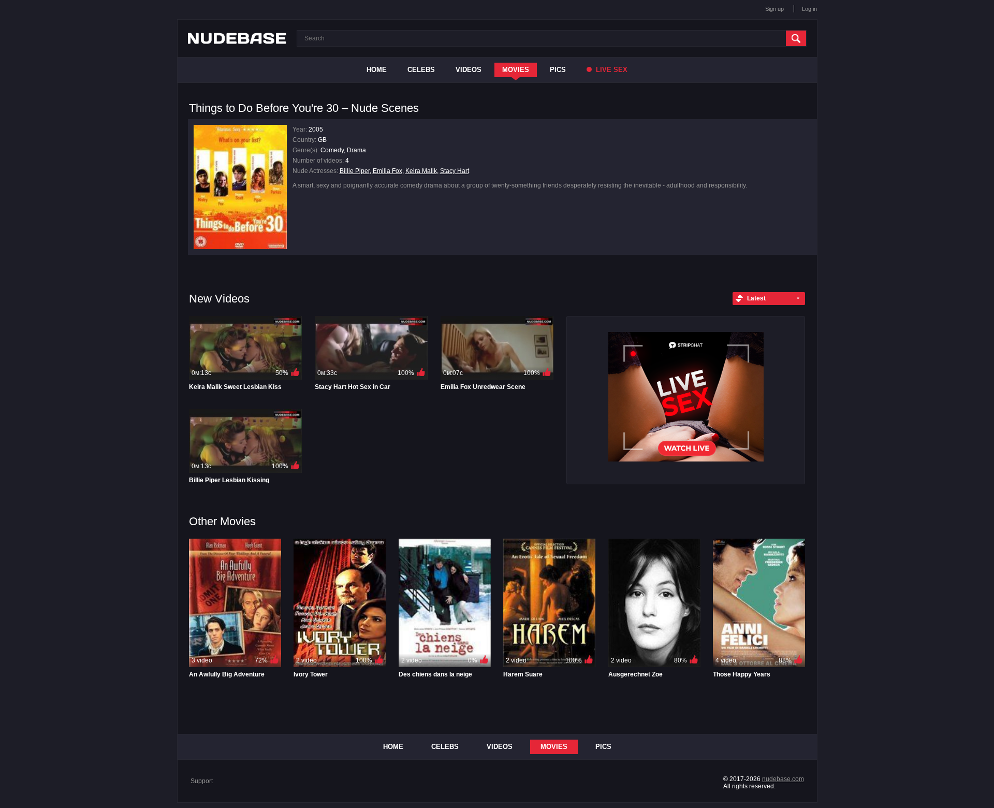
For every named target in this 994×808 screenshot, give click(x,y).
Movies (515, 70)
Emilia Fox (387, 171)
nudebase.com (783, 779)
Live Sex (610, 70)
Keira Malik (421, 171)
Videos (468, 70)
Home (377, 70)
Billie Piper (355, 171)
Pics (558, 70)
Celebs (421, 70)
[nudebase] (237, 38)
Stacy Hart (454, 171)
